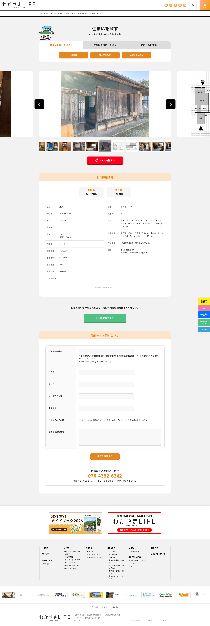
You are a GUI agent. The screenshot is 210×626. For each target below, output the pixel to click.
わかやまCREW (70, 568)
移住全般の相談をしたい (138, 420)
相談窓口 (46, 564)
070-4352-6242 (105, 475)
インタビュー (136, 566)
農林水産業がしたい (94, 557)
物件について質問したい (91, 420)
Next (170, 104)
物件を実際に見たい (115, 420)
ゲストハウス (70, 562)
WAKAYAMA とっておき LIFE (138, 562)
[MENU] (205, 5)
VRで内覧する (107, 160)
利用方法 (73, 54)
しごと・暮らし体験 (72, 560)
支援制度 (112, 557)
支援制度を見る (136, 54)
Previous (39, 104)
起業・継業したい (93, 554)
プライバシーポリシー (100, 607)
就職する (90, 551)
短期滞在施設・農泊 (72, 565)
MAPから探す (136, 551)
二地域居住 (69, 557)
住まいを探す (105, 54)
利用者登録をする (105, 317)
